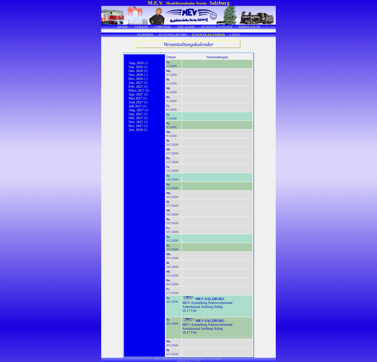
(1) (136, 63)
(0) (135, 67)
